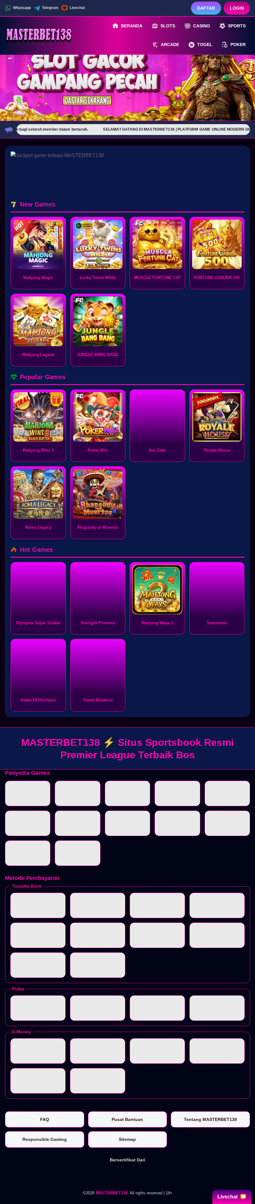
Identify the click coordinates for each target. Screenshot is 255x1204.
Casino (201, 25)
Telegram (50, 8)
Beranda (131, 25)
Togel (204, 44)
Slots (167, 25)
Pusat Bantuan (127, 1119)
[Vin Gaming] (127, 1175)
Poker (238, 44)
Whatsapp (22, 8)
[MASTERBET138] (39, 35)
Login (237, 8)
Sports (237, 25)
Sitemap (127, 1139)
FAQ (44, 1119)
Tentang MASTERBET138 (210, 1119)
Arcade (170, 44)
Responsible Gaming (44, 1139)
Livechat (77, 8)
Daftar (206, 8)
